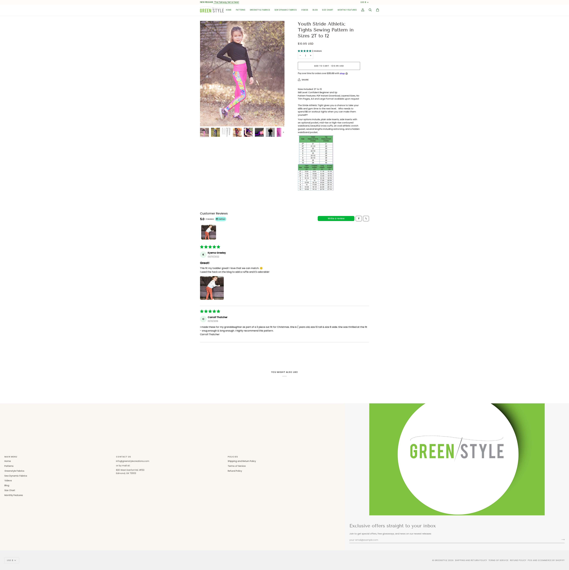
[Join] (562, 539)
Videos (8, 480)
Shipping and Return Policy (242, 461)
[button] (241, 10)
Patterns (8, 466)
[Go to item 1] (208, 232)
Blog (6, 485)
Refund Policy (235, 470)
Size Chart (9, 490)
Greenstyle (441, 560)
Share (305, 79)
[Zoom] (242, 74)
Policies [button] (233, 456)
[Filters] (359, 218)
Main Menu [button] (10, 456)
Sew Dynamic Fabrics (15, 475)
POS (530, 560)
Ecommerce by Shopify (551, 560)
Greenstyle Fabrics (14, 470)
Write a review (336, 218)
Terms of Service (237, 466)
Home (7, 461)
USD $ (363, 2)
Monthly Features (13, 495)
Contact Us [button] (123, 456)
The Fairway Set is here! (226, 2)
